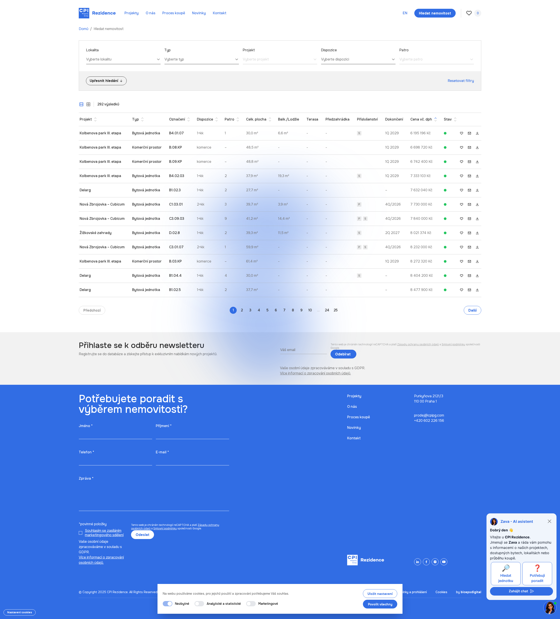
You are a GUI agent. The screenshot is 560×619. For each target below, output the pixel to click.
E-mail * (162, 452)
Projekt (249, 50)
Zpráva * (86, 478)
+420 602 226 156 (429, 420)
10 (310, 310)
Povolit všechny (380, 604)
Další (472, 310)
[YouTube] (443, 561)
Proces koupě (173, 13)
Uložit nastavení (380, 594)
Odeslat (142, 534)
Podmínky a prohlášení (410, 592)
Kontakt (219, 13)
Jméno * (86, 426)
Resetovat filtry (461, 80)
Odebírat (343, 354)
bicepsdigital (471, 592)
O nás (150, 13)
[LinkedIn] (417, 561)
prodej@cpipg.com (429, 415)
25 (336, 310)
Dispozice (329, 50)
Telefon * (86, 452)
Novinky (199, 13)
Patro (404, 50)
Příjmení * (164, 426)
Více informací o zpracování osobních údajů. (315, 373)
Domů (84, 29)
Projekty (131, 13)
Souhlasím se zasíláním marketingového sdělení (104, 532)
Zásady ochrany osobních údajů (418, 344)
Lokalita (92, 50)
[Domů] (97, 13)
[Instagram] (435, 561)
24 (327, 310)
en (405, 13)
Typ (167, 50)
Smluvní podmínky (453, 344)
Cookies (441, 592)
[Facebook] (426, 561)
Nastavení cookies (19, 612)
